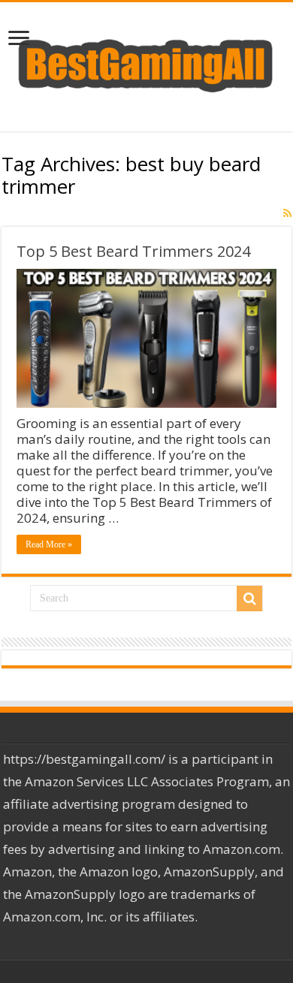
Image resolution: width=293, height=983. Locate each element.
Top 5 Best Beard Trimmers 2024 (133, 251)
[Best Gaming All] (146, 63)
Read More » (49, 544)
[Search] (249, 598)
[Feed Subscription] (287, 213)
